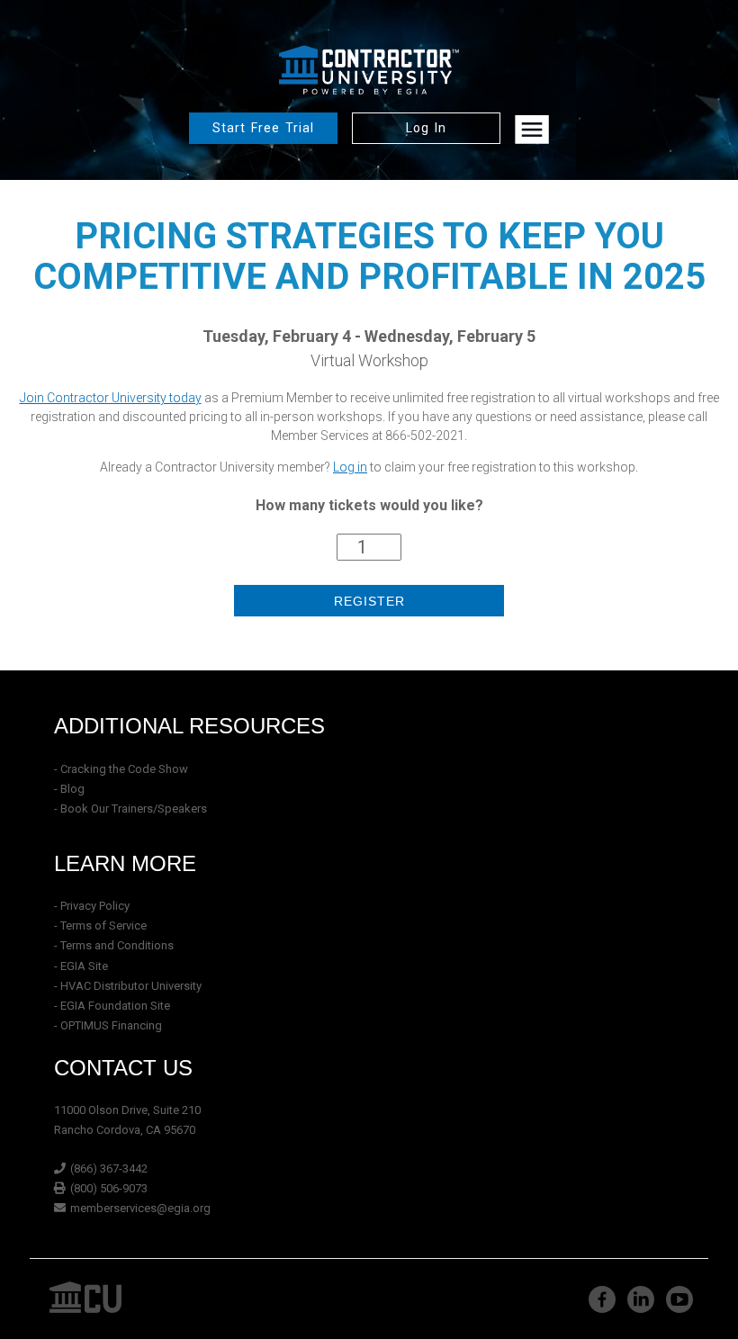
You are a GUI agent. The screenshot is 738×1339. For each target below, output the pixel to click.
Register (369, 601)
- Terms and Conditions (114, 945)
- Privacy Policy (92, 905)
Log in (350, 467)
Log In (426, 128)
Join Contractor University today (111, 398)
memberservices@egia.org (140, 1208)
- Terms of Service (100, 925)
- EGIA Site (81, 966)
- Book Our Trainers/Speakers (130, 808)
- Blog (69, 788)
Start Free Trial (263, 128)
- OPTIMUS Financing (108, 1025)
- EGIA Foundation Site (112, 1005)
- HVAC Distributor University (128, 986)
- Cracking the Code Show (121, 769)
